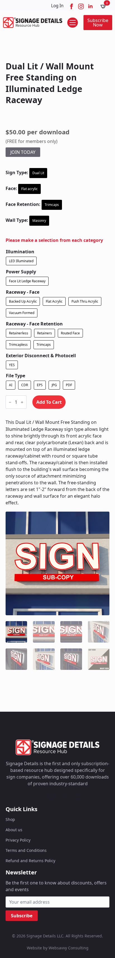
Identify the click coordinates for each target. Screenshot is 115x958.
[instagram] (81, 6)
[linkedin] (90, 6)
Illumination (20, 251)
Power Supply (21, 271)
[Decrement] (10, 402)
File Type (15, 375)
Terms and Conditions (26, 850)
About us (14, 829)
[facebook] (71, 6)
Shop (10, 819)
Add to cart (49, 402)
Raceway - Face (22, 292)
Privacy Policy (18, 840)
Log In (57, 6)
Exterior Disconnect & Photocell (41, 355)
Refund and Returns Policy (30, 860)
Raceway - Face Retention (34, 324)
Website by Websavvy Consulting (57, 947)
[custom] (37, 797)
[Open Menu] (72, 23)
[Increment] (22, 402)
